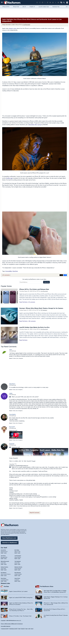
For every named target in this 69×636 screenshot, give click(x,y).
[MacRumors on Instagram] (40, 2)
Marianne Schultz (18, 567)
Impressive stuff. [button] (16, 447)
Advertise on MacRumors (9, 542)
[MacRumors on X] (45, 2)
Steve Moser (3, 578)
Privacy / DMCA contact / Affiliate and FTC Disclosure (12, 623)
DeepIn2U (11, 443)
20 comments (31, 302)
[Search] (64, 2)
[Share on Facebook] (65, 275)
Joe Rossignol (26, 24)
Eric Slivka (17, 550)
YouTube (6, 586)
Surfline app (9, 178)
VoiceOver (15, 271)
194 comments (32, 321)
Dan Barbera (3, 572)
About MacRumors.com (9, 538)
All (67, 6)
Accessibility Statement (5, 626)
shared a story (12, 28)
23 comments (6, 275)
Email (2, 552)
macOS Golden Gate (44, 6)
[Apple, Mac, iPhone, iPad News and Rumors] (12, 4)
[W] (4, 399)
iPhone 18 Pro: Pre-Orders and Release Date (34, 289)
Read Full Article (23, 302)
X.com (5, 552)
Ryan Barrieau (18, 572)
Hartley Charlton (4, 567)
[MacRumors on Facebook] (42, 2)
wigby (10, 393)
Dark (32, 628)
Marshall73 (12, 426)
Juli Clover (3, 555)
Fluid (19, 628)
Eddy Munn (12, 383)
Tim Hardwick (43, 310)
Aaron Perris (17, 578)
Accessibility (8, 271)
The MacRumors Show (46, 586)
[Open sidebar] (67, 3)
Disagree (21, 358)
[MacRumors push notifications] (53, 2)
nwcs (10, 349)
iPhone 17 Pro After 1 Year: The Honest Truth (20, 616)
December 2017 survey (35, 124)
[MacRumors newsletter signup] (58, 2)
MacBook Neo (56, 6)
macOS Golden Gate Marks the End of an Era (34, 327)
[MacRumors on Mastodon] (47, 2)
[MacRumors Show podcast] (37, 2)
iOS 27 (24, 6)
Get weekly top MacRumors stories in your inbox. (34, 279)
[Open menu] (2, 2)
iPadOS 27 (32, 6)
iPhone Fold (16, 6)
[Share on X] (61, 275)
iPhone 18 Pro (5, 6)
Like (17, 358)
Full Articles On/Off (13, 628)
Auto (27, 628)
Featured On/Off (4, 628)
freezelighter (12, 414)
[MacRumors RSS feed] (55, 2)
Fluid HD (22, 628)
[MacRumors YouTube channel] (50, 2)
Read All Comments (34, 512)
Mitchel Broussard (5, 561)
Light (29, 628)
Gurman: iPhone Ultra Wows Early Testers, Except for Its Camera (41, 308)
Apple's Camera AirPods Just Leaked (18, 591)
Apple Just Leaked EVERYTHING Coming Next (20, 597)
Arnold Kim (3, 550)
